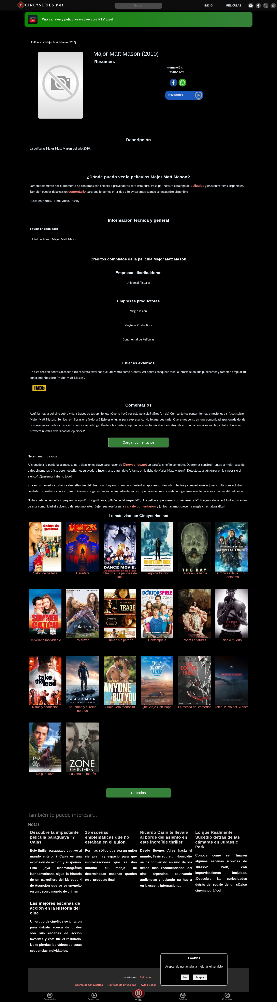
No (185, 977)
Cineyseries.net (135, 464)
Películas (138, 793)
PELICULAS (233, 5)
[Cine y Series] (40, 8)
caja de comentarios (140, 506)
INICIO (208, 5)
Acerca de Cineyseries (89, 984)
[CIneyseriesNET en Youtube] (250, 5)
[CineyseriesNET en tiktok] (273, 5)
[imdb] (39, 388)
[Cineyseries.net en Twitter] (265, 5)
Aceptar (200, 977)
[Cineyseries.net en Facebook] (258, 5)
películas (197, 185)
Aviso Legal (148, 984)
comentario (77, 191)
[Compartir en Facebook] (173, 82)
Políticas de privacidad (121, 984)
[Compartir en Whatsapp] (182, 82)
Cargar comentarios (138, 442)
